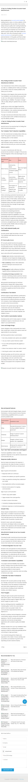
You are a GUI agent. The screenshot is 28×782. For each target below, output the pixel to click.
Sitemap (21, 779)
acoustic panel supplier (17, 20)
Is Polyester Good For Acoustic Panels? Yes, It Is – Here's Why (18, 722)
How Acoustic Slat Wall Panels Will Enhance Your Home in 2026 (19, 679)
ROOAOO (3, 614)
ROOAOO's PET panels (6, 306)
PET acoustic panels (15, 618)
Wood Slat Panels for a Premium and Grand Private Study (18, 660)
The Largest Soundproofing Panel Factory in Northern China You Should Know (19, 695)
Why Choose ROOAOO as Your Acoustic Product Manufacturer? (18, 687)
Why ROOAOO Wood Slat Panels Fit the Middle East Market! (18, 670)
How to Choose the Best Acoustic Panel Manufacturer (18, 705)
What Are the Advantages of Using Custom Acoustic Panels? (18, 714)
